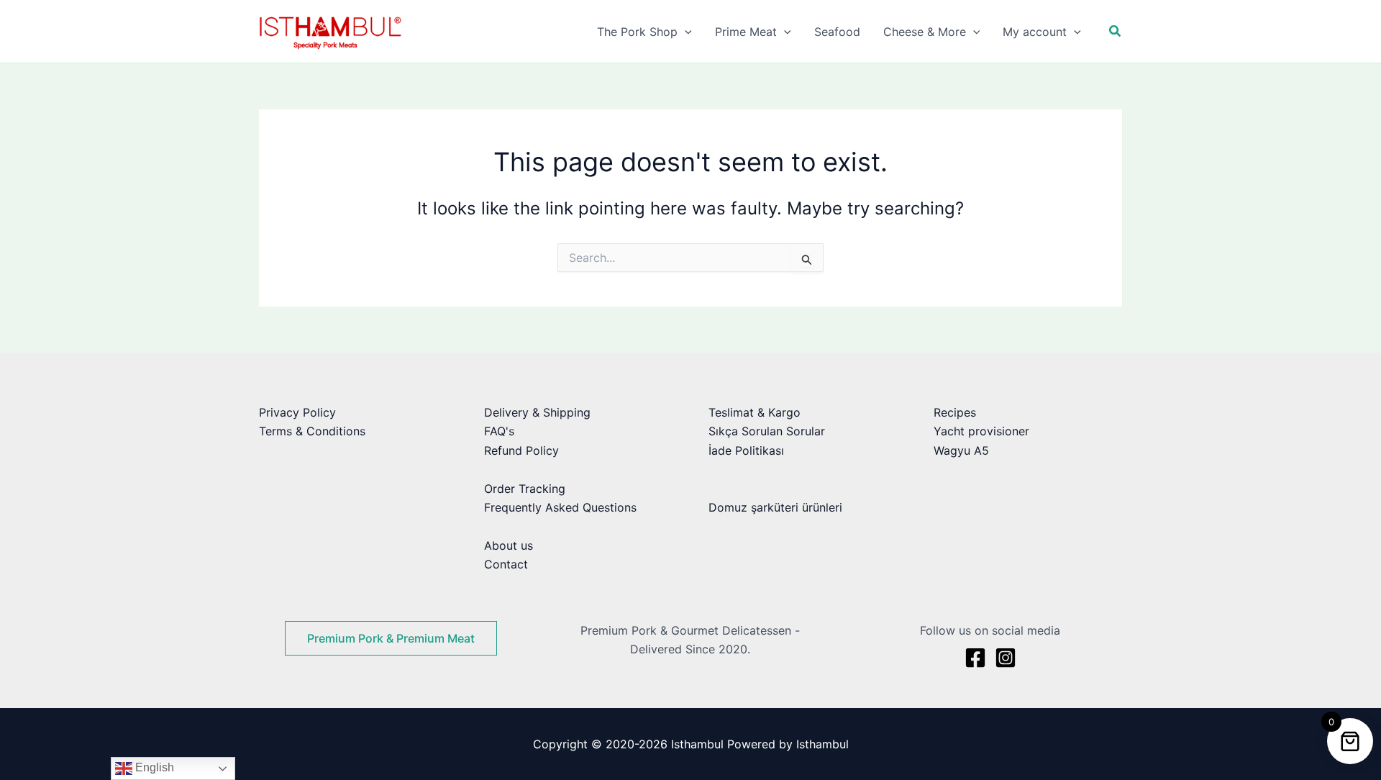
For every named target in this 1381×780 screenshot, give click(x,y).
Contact (506, 564)
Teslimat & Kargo (754, 412)
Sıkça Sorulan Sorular (766, 431)
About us (508, 545)
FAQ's (499, 431)
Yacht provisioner (981, 431)
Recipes (955, 412)
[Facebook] (975, 657)
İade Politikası (746, 450)
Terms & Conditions (312, 431)
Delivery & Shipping (537, 412)
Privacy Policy (297, 412)
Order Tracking (524, 488)
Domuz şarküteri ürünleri (775, 507)
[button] (685, 31)
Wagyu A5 (961, 450)
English (153, 767)
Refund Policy (521, 450)
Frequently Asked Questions (560, 507)
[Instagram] (1005, 657)
